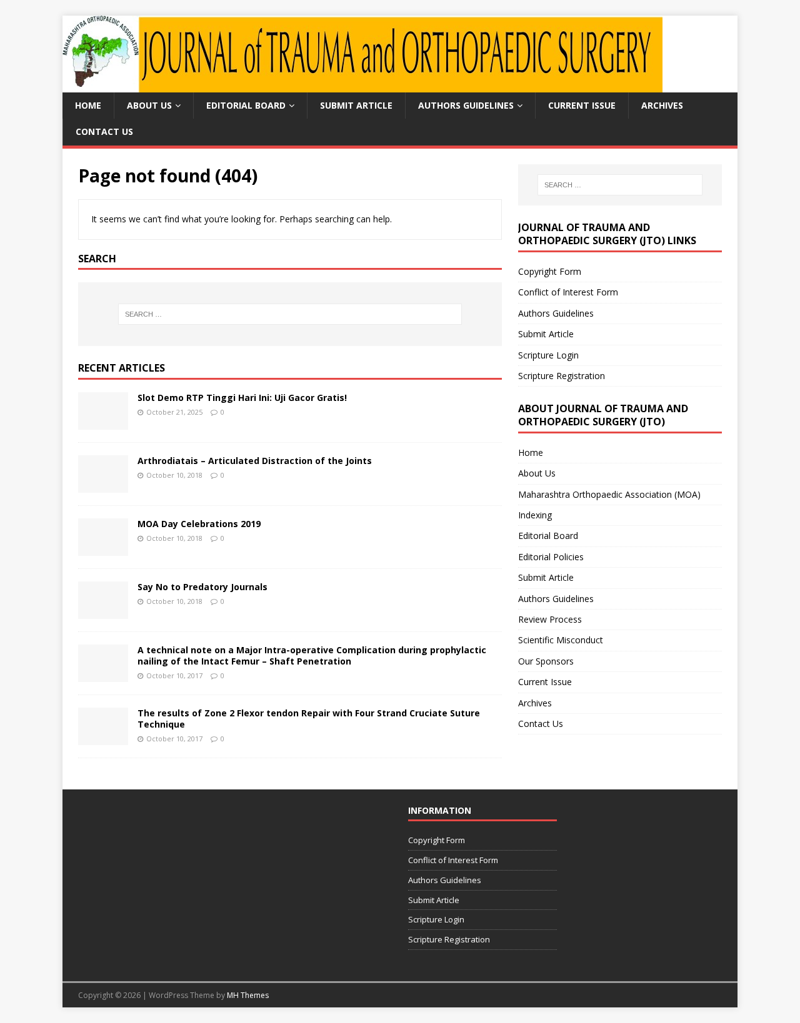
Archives (662, 105)
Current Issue (582, 105)
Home (88, 105)
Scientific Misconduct (560, 640)
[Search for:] (290, 314)
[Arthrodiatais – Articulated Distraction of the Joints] (103, 486)
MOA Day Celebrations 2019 (199, 524)
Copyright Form (549, 271)
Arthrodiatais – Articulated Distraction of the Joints (255, 461)
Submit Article (356, 105)
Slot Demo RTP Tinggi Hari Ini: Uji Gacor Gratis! (242, 397)
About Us (149, 105)
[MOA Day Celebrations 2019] (103, 549)
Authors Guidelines (466, 105)
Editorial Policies (551, 557)
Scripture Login (548, 355)
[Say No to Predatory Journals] (103, 612)
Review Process (550, 619)
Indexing (535, 515)
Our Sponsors (546, 661)
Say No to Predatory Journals (203, 587)
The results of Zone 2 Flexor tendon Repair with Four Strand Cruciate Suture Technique (309, 718)
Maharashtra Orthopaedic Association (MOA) (609, 494)
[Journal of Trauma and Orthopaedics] (362, 85)
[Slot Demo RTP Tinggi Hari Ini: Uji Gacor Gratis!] (103, 422)
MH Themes (248, 995)
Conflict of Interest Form (568, 292)
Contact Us (104, 131)
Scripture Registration (561, 376)
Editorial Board (246, 105)
